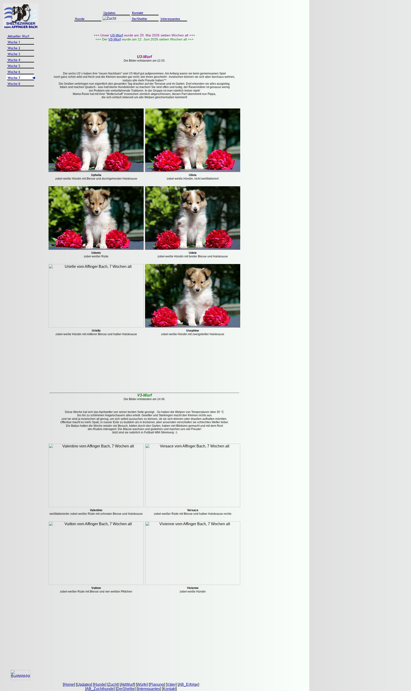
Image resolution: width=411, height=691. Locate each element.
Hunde (99, 684)
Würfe (142, 684)
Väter (171, 684)
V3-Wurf (114, 39)
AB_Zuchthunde (100, 689)
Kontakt (169, 689)
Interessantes (148, 689)
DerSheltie (126, 689)
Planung (157, 684)
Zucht (113, 684)
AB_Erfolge (188, 684)
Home (69, 684)
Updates (84, 684)
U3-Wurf (116, 35)
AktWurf (127, 684)
